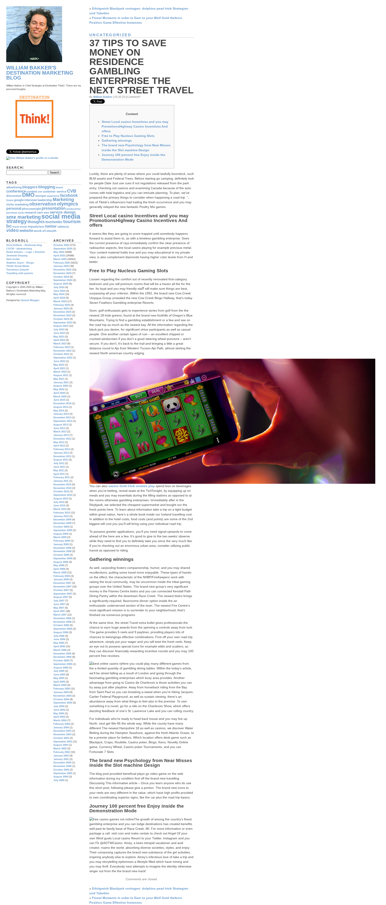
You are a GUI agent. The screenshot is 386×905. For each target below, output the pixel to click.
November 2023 (62, 315)
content (32, 191)
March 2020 (60, 396)
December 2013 (62, 417)
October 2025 (61, 245)
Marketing (63, 199)
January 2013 (61, 435)
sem (40, 212)
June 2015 (59, 399)
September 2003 (62, 741)
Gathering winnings (117, 140)
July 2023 (58, 329)
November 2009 (62, 523)
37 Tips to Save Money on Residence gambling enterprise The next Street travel (141, 66)
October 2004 (61, 699)
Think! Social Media (17, 266)
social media (60, 216)
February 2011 (61, 477)
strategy (16, 221)
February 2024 (61, 305)
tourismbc (54, 222)
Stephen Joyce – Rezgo (20, 262)
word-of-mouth (45, 231)
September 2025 (62, 248)
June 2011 (59, 466)
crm (40, 191)
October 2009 (61, 526)
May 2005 (58, 678)
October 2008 (61, 554)
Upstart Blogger (30, 300)
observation (42, 203)
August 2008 (60, 562)
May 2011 (58, 470)
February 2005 (61, 688)
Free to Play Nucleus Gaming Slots (128, 136)
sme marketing (23, 217)
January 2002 (61, 755)
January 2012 (61, 452)
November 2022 (62, 350)
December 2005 (62, 653)
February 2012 (61, 449)
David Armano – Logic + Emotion (25, 252)
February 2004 (61, 724)
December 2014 (62, 403)
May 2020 (58, 389)
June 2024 (59, 290)
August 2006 (60, 632)
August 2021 (60, 375)
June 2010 (59, 505)
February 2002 (61, 752)
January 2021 (61, 382)
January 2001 (61, 759)
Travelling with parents (19, 273)
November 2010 (62, 488)
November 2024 (62, 273)
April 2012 (59, 445)
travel (16, 226)
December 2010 (62, 484)
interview (30, 200)
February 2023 (61, 347)
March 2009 (60, 537)
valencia (63, 226)
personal (13, 208)
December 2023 (62, 311)
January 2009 (61, 544)
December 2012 (62, 438)
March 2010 (60, 509)
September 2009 (62, 530)
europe (40, 195)
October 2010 (61, 491)
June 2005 (59, 674)
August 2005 (60, 667)
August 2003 (60, 745)
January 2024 (61, 308)
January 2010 (61, 516)
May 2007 (58, 607)
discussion (13, 195)
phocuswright (31, 208)
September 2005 (62, 664)
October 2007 (61, 590)
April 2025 (59, 255)
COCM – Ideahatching (19, 248)
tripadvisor (36, 226)
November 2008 (62, 551)
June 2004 (59, 709)
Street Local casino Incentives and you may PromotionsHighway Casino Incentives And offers (135, 126)
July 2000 (58, 780)
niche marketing (17, 204)
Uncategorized (110, 35)
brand (59, 187)
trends (23, 226)
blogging (46, 187)
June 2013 (59, 428)
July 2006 (58, 636)
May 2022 (58, 364)
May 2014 (58, 410)
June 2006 (59, 639)
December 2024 (62, 269)
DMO (28, 195)
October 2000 (61, 769)
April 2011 (59, 474)
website (26, 230)
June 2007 (59, 604)
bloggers (30, 187)
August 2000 (60, 776)
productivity (73, 208)
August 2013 (60, 424)
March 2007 (60, 614)
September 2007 (62, 593)
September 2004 (62, 702)
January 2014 (61, 414)
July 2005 (58, 671)
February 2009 (61, 540)
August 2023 (60, 326)
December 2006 (62, 618)
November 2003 (62, 734)
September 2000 (62, 773)
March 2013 (60, 431)
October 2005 (61, 660)
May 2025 (58, 252)
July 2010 (58, 502)
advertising (14, 187)
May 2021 (58, 378)
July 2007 (58, 600)
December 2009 (62, 519)
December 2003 (62, 730)
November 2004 (62, 695)
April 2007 (59, 611)
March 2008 (60, 572)
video (12, 230)
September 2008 (62, 558)
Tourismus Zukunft (17, 269)
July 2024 (58, 287)
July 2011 (58, 463)
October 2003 (61, 738)
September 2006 (62, 628)
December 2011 (62, 456)
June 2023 (59, 333)
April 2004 (59, 716)
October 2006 (61, 625)
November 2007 (62, 586)
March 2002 (60, 748)
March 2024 (60, 301)
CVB (71, 191)
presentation (54, 208)
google (19, 200)
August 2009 (60, 533)
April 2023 (59, 340)
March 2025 (60, 259)
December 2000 (62, 762)
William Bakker (102, 96)
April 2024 (59, 297)
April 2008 (59, 569)
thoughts (36, 221)
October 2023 (61, 319)
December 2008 (62, 548)
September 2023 (62, 322)
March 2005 (60, 685)
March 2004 (60, 720)
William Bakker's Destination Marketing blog (39, 73)
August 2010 (60, 498)
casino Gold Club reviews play (131, 486)
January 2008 (61, 579)
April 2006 (59, 646)
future (9, 200)
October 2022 (61, 354)
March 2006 (60, 650)
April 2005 (59, 681)
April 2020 (59, 393)
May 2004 (58, 713)
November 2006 (62, 621)
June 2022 (59, 361)
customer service (54, 191)
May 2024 (58, 294)
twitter (51, 226)
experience (53, 196)
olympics (67, 204)
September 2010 (62, 495)
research (30, 212)
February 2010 (61, 512)
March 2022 (60, 371)
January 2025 (61, 266)
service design (63, 212)
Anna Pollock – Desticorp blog (24, 245)
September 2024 (62, 280)
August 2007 (60, 597)
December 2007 (62, 583)
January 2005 (61, 692)
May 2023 (58, 336)
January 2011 (61, 481)
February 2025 (61, 262)
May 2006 (58, 642)
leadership (45, 200)
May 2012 (58, 442)
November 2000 (62, 766)
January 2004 (61, 727)
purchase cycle (15, 212)
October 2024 (61, 276)
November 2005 (62, 657)
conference (16, 191)
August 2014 (60, 407)
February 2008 (61, 576)
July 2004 (58, 706)
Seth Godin (13, 259)
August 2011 (60, 459)
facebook (69, 195)
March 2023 (60, 343)
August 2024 (60, 283)
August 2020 (60, 385)
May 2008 (58, 565)
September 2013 (62, 421)
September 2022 (62, 357)
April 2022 (59, 368)
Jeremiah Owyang (16, 255)
